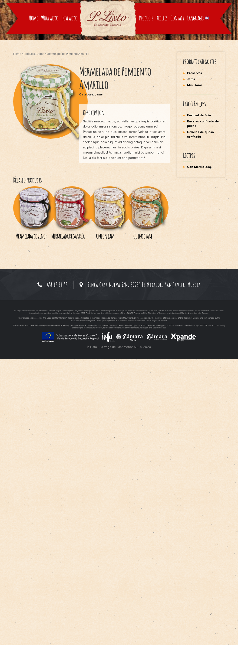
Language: (196, 17)
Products (146, 17)
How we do (69, 17)
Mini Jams (194, 85)
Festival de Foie (199, 115)
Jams (40, 54)
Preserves (194, 73)
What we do (49, 17)
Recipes (161, 17)
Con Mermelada (199, 167)
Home (33, 17)
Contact (177, 17)
